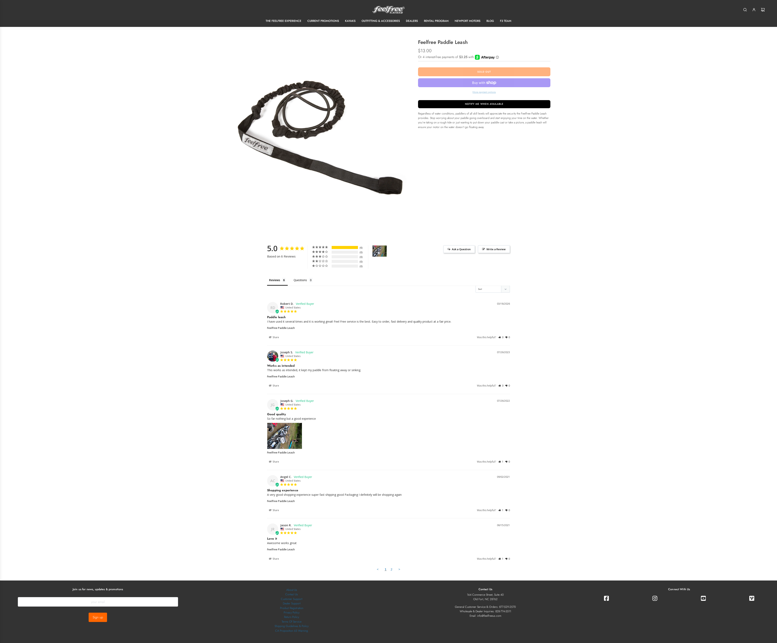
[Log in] (753, 9)
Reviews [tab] (274, 280)
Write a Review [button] (496, 249)
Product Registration (291, 608)
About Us (291, 590)
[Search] (745, 9)
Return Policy (291, 617)
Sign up (98, 617)
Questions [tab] (300, 280)
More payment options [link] (484, 92)
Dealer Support (291, 603)
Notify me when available (484, 104)
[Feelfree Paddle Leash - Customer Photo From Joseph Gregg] (380, 251)
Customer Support (291, 599)
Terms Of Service (291, 622)
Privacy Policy (291, 612)
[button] (501, 337)
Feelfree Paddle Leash (281, 328)
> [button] (399, 569)
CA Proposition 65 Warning (291, 631)
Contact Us (291, 594)
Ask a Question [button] (461, 249)
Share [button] (275, 337)
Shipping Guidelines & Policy (292, 626)
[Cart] (762, 9)
